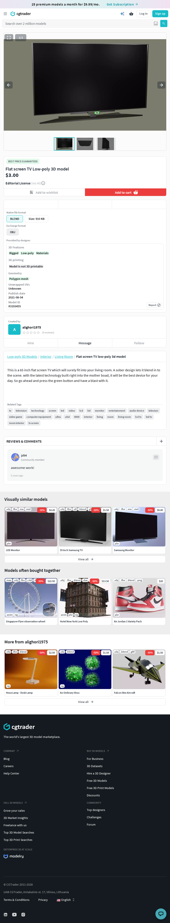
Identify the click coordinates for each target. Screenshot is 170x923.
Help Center (11, 773)
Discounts (93, 795)
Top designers (96, 810)
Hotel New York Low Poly (74, 621)
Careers (9, 766)
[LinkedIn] (6, 914)
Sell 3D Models (13, 802)
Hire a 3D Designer (99, 773)
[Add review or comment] (161, 441)
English (64, 900)
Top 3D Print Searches (18, 840)
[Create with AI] (122, 13)
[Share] (139, 204)
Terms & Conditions (16, 900)
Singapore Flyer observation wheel (25, 621)
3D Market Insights (16, 818)
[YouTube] (15, 914)
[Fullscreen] (8, 37)
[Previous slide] (9, 85)
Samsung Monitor (124, 550)
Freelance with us (15, 825)
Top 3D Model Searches (19, 832)
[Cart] (131, 13)
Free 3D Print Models (100, 788)
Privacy (43, 900)
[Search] (163, 23)
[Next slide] (161, 85)
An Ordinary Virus (69, 692)
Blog (7, 759)
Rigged (13, 253)
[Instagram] (23, 914)
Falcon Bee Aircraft (124, 692)
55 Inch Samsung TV (71, 550)
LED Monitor (13, 550)
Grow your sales (14, 811)
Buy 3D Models (96, 751)
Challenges (94, 817)
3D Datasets (94, 766)
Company (9, 751)
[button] (155, 23)
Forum (91, 824)
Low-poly (27, 253)
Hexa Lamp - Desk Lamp (19, 692)
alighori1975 (31, 327)
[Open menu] (5, 13)
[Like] (31, 204)
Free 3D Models (97, 781)
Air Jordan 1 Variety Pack (128, 621)
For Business (95, 759)
